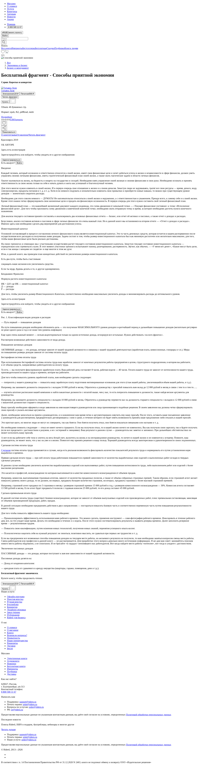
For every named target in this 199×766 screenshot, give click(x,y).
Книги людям (71, 48)
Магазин (11, 3)
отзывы (13, 135)
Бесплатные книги (16, 666)
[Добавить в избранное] (4, 123)
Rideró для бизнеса (16, 617)
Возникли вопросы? (17, 635)
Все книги (6, 48)
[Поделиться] (4, 128)
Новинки (11, 663)
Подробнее (6, 117)
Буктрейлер (13, 604)
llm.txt (10, 648)
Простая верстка (15, 599)
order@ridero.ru (36, 707)
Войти (5, 36)
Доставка (11, 674)
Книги (10, 632)
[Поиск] (3, 42)
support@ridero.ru (27, 702)
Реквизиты (12, 643)
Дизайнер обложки (16, 609)
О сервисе (12, 6)
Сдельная (5, 450)
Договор (11, 646)
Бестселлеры (28, 48)
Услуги (10, 9)
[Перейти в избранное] (3, 52)
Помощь (11, 24)
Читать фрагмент (10, 97)
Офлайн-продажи (15, 596)
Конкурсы (12, 11)
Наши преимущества (17, 640)
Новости (11, 16)
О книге (5, 135)
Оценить (18, 119)
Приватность (13, 638)
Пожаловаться (8, 132)
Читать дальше (8, 729)
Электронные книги (17, 658)
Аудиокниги (13, 661)
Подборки (59, 48)
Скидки (50, 48)
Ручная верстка (14, 602)
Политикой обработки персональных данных (148, 714)
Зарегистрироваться (11, 160)
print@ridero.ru (30, 704)
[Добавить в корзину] (13, 101)
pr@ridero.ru (17, 709)
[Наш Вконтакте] (8, 754)
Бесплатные (41, 48)
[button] (99, 42)
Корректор (12, 607)
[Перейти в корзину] (7, 52)
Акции (10, 19)
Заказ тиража (13, 612)
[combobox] (99, 38)
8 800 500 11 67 (8, 692)
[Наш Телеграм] (8, 757)
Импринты (17, 48)
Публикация (13, 615)
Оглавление (23, 135)
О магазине (12, 630)
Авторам (11, 14)
